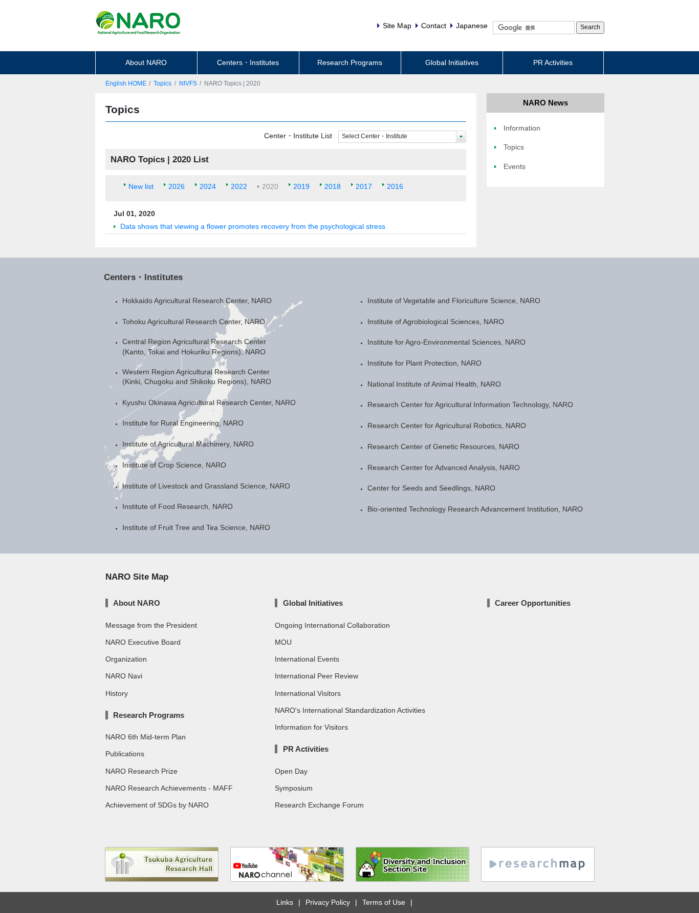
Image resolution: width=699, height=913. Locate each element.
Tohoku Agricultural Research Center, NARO (193, 321)
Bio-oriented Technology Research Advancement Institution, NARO (475, 509)
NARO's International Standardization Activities (350, 710)
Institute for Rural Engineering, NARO (183, 423)
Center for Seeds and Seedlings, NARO (431, 488)
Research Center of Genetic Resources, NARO (443, 446)
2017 (364, 186)
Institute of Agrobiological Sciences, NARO (435, 321)
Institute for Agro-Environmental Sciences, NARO (446, 342)
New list (141, 186)
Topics (162, 83)
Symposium (294, 788)
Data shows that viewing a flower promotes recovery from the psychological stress (252, 226)
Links (284, 902)
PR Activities (553, 62)
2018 (332, 186)
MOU (283, 642)
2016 (395, 186)
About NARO (146, 62)
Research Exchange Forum (319, 805)
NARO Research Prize (141, 771)
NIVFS (188, 83)
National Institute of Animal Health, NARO (434, 384)
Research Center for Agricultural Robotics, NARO (446, 425)
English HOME (125, 83)
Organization (126, 659)
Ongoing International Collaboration (332, 625)
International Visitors (308, 693)
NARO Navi (123, 676)
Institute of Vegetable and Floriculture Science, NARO (453, 300)
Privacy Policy (327, 902)
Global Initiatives (451, 62)
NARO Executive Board (143, 642)
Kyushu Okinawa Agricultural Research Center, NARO (209, 402)
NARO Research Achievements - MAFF (169, 788)
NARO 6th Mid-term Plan (145, 737)
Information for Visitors (311, 727)
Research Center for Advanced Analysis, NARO (443, 467)
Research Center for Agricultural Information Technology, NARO (470, 404)
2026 (176, 186)
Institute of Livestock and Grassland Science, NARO (206, 486)
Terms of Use (383, 902)
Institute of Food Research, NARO (177, 506)
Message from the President (151, 625)
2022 (239, 186)
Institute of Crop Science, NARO (174, 465)
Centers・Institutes (248, 62)
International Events (307, 659)
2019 (301, 186)
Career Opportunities (533, 603)
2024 (208, 186)
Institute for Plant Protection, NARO (424, 363)
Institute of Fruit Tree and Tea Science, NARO (196, 527)
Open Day (291, 771)
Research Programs (349, 62)
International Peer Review (316, 676)
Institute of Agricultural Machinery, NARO (188, 444)
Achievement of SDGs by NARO (157, 805)
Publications (124, 754)
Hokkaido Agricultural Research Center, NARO (197, 300)
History (116, 693)
